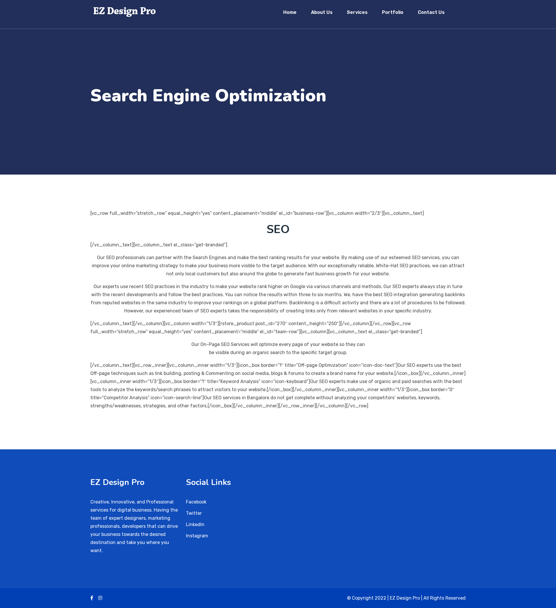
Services (357, 12)
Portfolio (392, 12)
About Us (321, 12)
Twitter (194, 513)
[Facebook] (91, 598)
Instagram (197, 536)
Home (290, 12)
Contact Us (431, 12)
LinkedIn (195, 524)
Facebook (196, 502)
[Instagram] (100, 598)
